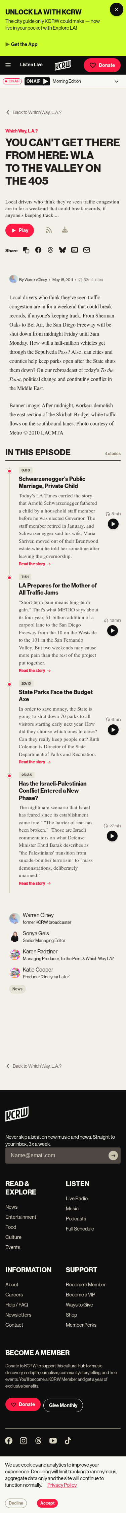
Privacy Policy (62, 1485)
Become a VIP (80, 1294)
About (11, 1284)
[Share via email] (86, 250)
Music (72, 1208)
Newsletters (18, 1315)
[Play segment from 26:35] (9, 775)
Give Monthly (63, 1405)
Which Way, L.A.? (21, 131)
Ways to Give (79, 1305)
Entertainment (20, 1217)
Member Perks (81, 1325)
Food (10, 1227)
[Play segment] (113, 524)
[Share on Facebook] (38, 251)
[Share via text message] (74, 251)
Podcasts (76, 1218)
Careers (14, 1294)
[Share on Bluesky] (62, 251)
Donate (107, 65)
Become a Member (86, 1284)
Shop (71, 1315)
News (17, 989)
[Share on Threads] (50, 251)
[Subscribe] (113, 1155)
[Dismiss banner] (116, 9)
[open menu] (10, 65)
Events (12, 1247)
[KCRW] (17, 1120)
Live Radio (77, 1198)
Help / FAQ (16, 1305)
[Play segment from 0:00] (9, 471)
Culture (13, 1237)
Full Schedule (80, 1229)
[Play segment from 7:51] (9, 577)
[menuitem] (65, 230)
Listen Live (31, 65)
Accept (47, 1503)
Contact (14, 1325)
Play (23, 230)
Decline (16, 1503)
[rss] (49, 232)
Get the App (24, 44)
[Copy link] (26, 251)
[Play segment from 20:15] (9, 684)
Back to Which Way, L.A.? (37, 112)
